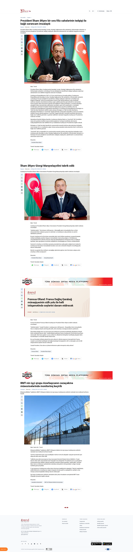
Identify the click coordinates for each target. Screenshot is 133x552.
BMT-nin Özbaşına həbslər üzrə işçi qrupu (54, 482)
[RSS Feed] (40, 544)
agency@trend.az (24, 534)
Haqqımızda (82, 521)
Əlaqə (81, 525)
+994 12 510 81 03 (24, 532)
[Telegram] (34, 544)
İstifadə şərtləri (100, 521)
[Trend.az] (25, 11)
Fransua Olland (35, 351)
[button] (22, 36)
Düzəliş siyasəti (83, 529)
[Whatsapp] (22, 544)
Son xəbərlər (64, 521)
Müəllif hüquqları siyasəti (102, 525)
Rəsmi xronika (65, 523)
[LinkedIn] (37, 544)
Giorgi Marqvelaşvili (48, 257)
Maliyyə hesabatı (83, 531)
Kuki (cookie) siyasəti (101, 527)
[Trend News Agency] (25, 520)
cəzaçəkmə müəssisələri (37, 482)
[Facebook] (25, 544)
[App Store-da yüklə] (96, 543)
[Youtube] (31, 544)
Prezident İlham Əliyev (36, 142)
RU (110, 549)
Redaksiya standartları (84, 527)
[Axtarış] (89, 11)
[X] (28, 544)
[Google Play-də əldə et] (107, 543)
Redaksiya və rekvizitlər (84, 523)
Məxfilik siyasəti (100, 523)
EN (105, 549)
